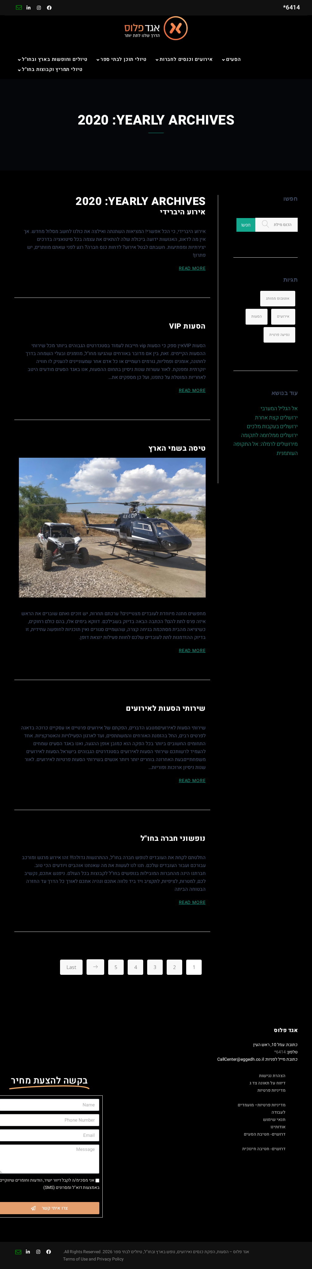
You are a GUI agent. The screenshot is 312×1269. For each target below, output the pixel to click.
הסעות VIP (187, 326)
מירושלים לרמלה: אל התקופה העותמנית (265, 448)
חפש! (245, 225)
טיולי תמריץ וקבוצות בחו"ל (52, 69)
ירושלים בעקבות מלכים (272, 426)
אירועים (283, 316)
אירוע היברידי (183, 212)
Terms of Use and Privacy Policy (93, 1259)
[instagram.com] (39, 8)
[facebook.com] (49, 8)
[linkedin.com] (28, 8)
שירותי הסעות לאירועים (166, 708)
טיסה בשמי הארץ (177, 448)
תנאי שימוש (274, 1119)
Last (71, 967)
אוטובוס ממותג (277, 298)
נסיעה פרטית (279, 334)
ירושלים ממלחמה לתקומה (269, 435)
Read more (192, 268)
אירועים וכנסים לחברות (186, 59)
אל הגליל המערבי (279, 408)
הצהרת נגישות (272, 1076)
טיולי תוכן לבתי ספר (124, 59)
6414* (280, 1052)
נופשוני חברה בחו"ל (173, 838)
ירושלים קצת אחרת (276, 418)
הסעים (233, 59)
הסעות (256, 316)
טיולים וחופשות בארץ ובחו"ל (54, 59)
